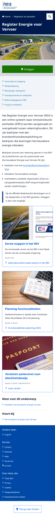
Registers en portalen (24, 16)
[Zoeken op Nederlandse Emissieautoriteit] (49, 16)
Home (8, 16)
